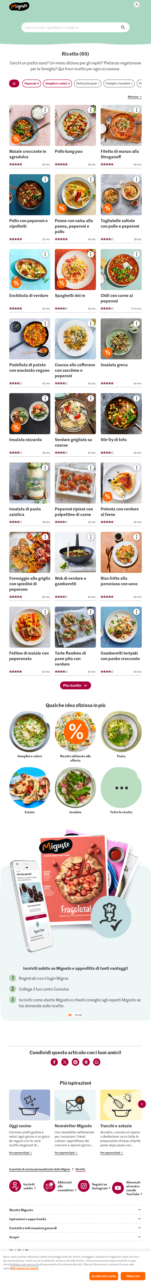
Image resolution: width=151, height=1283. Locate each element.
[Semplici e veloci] (29, 736)
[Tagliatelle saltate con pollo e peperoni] (121, 209)
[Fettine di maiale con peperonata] (29, 642)
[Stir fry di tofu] (121, 426)
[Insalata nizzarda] (29, 426)
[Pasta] (121, 736)
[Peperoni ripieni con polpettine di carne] (75, 495)
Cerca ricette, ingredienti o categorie (75, 27)
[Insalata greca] (121, 354)
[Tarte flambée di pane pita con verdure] (75, 642)
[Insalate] (75, 790)
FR (19, 1250)
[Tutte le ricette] (121, 790)
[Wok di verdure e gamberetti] (75, 567)
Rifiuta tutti (133, 1276)
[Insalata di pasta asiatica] (29, 495)
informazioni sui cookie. (24, 1268)
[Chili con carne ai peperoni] (121, 282)
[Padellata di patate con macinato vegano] (29, 354)
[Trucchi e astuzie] (120, 1122)
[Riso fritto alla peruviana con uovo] (121, 567)
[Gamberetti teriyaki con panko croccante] (121, 642)
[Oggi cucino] (29, 1122)
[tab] (75, 1209)
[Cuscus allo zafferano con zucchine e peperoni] (75, 354)
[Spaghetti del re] (75, 282)
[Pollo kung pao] (75, 138)
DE (11, 1250)
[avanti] (142, 1104)
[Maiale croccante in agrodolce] (29, 138)
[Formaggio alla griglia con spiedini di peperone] (29, 567)
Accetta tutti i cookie (104, 1276)
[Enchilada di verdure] (29, 282)
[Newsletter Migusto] (75, 1122)
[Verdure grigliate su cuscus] (75, 426)
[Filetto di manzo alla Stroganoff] (121, 138)
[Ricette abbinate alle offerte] (75, 736)
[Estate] (29, 790)
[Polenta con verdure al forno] (121, 495)
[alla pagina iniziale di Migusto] (19, 4)
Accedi (78, 1015)
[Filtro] (14, 83)
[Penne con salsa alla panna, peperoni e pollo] (75, 209)
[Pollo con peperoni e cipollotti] (29, 209)
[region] (75, 1267)
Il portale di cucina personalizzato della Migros (39, 1169)
